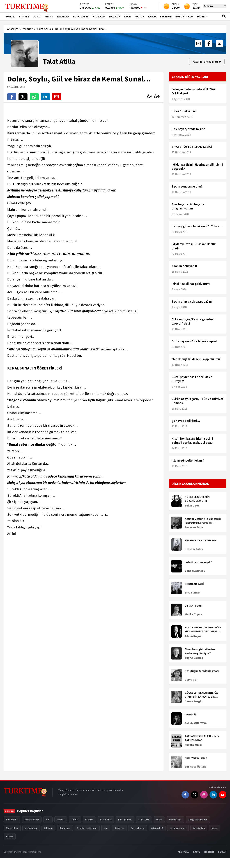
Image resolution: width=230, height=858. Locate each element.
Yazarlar (28, 29)
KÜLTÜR (139, 16)
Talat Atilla (44, 29)
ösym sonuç (31, 828)
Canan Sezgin (193, 701)
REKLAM (222, 851)
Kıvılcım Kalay (194, 549)
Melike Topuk (193, 614)
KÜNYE (196, 851)
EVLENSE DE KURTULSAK (201, 540)
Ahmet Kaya (175, 819)
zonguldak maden (197, 819)
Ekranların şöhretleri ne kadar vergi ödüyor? (200, 651)
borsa (214, 828)
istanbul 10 (157, 828)
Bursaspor (64, 828)
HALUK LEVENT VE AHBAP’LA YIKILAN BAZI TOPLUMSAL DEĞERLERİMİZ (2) (203, 629)
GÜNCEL (10, 16)
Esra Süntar (192, 592)
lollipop (48, 828)
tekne (159, 819)
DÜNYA (37, 16)
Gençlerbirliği (31, 819)
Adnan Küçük (193, 636)
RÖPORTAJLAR (184, 16)
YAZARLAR (63, 16)
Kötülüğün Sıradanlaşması (202, 671)
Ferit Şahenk (125, 819)
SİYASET (24, 16)
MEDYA (49, 16)
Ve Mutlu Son (193, 605)
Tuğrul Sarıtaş (194, 658)
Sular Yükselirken (196, 758)
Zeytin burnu (137, 828)
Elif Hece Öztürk (195, 766)
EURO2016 (143, 819)
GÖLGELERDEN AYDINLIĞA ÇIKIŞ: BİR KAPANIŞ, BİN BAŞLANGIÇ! (201, 695)
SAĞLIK (152, 16)
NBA (48, 819)
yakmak (89, 819)
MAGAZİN (114, 16)
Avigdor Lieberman (87, 828)
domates (119, 828)
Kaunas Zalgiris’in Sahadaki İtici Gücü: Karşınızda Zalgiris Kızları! (203, 521)
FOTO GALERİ (81, 16)
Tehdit (74, 819)
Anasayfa (12, 29)
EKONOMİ (166, 16)
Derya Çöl (191, 679)
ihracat (61, 819)
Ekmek (9, 836)
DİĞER (201, 16)
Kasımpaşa (12, 819)
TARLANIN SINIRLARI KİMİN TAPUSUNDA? (202, 738)
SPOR (127, 16)
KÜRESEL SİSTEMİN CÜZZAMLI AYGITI (197, 499)
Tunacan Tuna (194, 527)
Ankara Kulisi (193, 745)
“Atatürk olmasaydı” (198, 562)
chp (106, 828)
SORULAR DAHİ (194, 584)
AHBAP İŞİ (191, 714)
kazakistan (199, 828)
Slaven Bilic (12, 828)
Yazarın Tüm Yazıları (205, 61)
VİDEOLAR (99, 16)
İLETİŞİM (209, 851)
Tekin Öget (192, 505)
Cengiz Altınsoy (195, 570)
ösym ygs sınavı (178, 828)
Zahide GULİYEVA (196, 723)
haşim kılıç (105, 819)
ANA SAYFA (183, 851)
